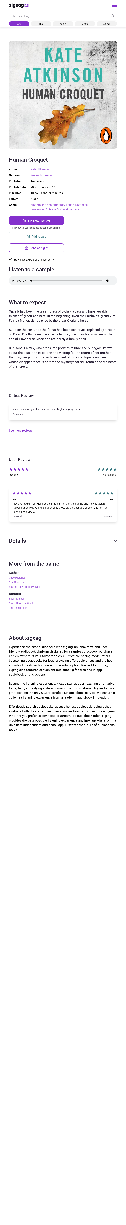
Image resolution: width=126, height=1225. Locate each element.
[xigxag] (19, 5)
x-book (106, 23)
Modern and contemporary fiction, (53, 205)
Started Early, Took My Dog (24, 587)
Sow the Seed (17, 598)
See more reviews (20, 430)
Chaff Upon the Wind (21, 603)
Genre (85, 23)
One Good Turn (17, 582)
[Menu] (114, 5)
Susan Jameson (41, 175)
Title (41, 23)
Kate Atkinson (40, 169)
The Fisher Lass (18, 608)
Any (19, 23)
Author (63, 23)
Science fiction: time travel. (63, 209)
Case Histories (17, 577)
